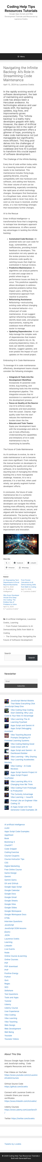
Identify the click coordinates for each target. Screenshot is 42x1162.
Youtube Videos (11, 1039)
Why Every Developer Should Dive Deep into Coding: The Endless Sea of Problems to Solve (11, 599)
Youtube (8, 1035)
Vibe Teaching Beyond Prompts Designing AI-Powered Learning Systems (17, 738)
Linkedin (8, 946)
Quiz (6, 980)
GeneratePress (25, 1158)
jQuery (7, 932)
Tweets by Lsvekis (12, 1144)
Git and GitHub (11, 883)
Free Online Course (13, 869)
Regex (7, 984)
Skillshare (8, 990)
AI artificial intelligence (16, 619)
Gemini (7, 876)
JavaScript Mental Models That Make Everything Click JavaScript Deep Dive (19, 703)
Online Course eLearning (15, 956)
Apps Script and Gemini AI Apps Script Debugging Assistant (19, 728)
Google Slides (10, 907)
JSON (7, 935)
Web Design (9, 1025)
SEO (6, 987)
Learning (14, 622)
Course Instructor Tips (14, 859)
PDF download (11, 966)
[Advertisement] (21, 39)
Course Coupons (11, 856)
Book (6, 838)
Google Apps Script (13, 887)
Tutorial (7, 1001)
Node (6, 952)
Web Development (12, 1029)
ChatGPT (8, 845)
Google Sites (10, 904)
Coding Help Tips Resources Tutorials (21, 9)
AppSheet (8, 835)
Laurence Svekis (11, 939)
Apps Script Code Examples (16, 831)
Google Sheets (11, 901)
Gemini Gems (10, 880)
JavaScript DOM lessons (15, 928)
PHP (6, 970)
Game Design (10, 873)
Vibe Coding (10, 1015)
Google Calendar (12, 890)
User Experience (11, 1011)
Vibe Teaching (10, 1022)
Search (7, 653)
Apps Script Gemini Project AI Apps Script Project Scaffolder (20, 775)
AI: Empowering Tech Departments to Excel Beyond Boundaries (11, 582)
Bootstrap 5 (9, 842)
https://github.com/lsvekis (16, 1086)
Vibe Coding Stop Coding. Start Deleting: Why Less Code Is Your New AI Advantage (19, 713)
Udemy (7, 1004)
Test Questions (11, 994)
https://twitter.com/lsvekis (23, 1118)
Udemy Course (11, 1008)
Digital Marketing (12, 866)
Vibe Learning (10, 1018)
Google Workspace (12, 911)
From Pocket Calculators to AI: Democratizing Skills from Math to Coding (18, 629)
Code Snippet (10, 849)
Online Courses (11, 959)
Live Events (9, 949)
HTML (7, 918)
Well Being (9, 1032)
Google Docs (10, 894)
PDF (6, 963)
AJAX (6, 828)
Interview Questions (13, 921)
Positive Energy (11, 973)
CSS (6, 863)
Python (7, 977)
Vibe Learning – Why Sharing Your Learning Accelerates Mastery (20, 760)
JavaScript (9, 925)
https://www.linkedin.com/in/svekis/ (20, 1101)
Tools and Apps (11, 997)
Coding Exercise (11, 852)
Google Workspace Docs (15, 914)
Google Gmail (10, 897)
